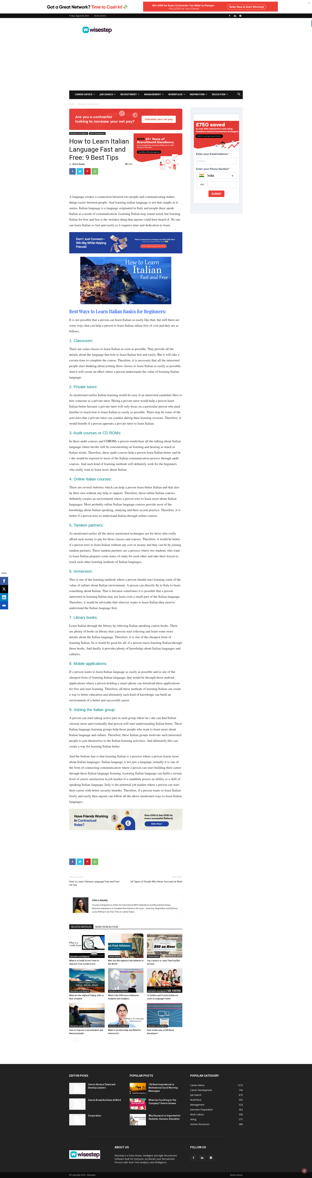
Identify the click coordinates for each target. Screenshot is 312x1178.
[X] (4, 589)
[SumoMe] (4, 605)
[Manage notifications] (304, 1170)
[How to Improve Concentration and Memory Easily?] (87, 1015)
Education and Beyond (78, 133)
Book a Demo (100, 15)
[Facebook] (229, 15)
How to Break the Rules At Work (104, 1100)
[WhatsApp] (95, 171)
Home (72, 104)
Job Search (106, 94)
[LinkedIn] (4, 597)
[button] (239, 94)
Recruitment (128, 94)
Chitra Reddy (78, 164)
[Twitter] (80, 171)
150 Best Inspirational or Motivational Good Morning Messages (163, 1087)
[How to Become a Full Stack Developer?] (164, 1015)
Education (218, 94)
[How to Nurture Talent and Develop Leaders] (77, 1088)
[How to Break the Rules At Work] (77, 1104)
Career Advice (83, 94)
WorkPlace (175, 94)
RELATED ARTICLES (81, 927)
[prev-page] (71, 1040)
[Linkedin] (235, 15)
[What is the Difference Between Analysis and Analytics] (125, 980)
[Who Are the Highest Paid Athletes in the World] (125, 946)
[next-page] (76, 1040)
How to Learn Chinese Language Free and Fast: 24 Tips (94, 883)
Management (152, 94)
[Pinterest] (87, 171)
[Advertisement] (183, 30)
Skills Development (97, 133)
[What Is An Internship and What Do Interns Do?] (125, 1015)
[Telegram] (240, 15)
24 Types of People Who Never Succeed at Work (156, 881)
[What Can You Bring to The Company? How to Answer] (138, 1104)
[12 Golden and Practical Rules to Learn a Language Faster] (164, 980)
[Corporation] (77, 1119)
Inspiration (197, 94)
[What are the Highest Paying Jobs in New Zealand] (87, 980)
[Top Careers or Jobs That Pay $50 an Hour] (164, 946)
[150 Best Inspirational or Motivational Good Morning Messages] (138, 1088)
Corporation (94, 1115)
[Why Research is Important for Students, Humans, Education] (138, 1119)
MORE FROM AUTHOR (106, 927)
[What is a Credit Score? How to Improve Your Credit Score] (87, 946)
